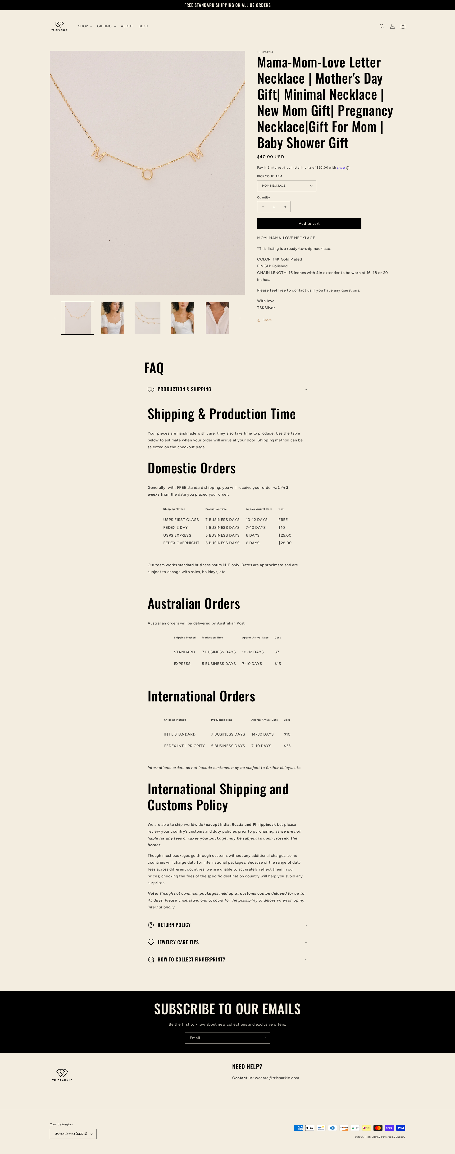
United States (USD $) (71, 1134)
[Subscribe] (264, 1038)
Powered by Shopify (393, 1136)
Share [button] (267, 320)
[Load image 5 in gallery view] (182, 318)
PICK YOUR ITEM (269, 176)
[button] (84, 26)
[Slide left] (55, 318)
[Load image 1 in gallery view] (77, 318)
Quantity (263, 197)
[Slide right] (240, 318)
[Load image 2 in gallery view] (112, 318)
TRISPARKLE (372, 1136)
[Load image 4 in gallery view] (147, 318)
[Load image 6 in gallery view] (217, 318)
